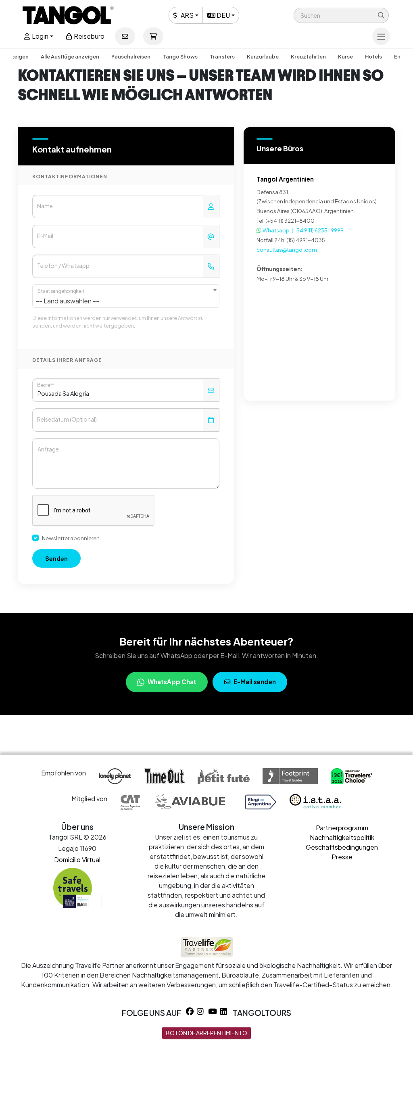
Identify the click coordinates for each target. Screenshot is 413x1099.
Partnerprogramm (342, 827)
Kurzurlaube (263, 56)
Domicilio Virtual (77, 859)
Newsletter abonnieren (71, 538)
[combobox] (125, 296)
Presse (342, 856)
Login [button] (39, 36)
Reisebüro (88, 36)
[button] (341, 15)
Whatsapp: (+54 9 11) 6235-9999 (303, 230)
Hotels (373, 56)
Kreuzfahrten (308, 56)
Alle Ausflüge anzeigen (70, 56)
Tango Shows (180, 56)
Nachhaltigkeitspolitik (342, 837)
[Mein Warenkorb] (153, 36)
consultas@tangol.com (287, 249)
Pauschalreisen (130, 56)
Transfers (222, 56)
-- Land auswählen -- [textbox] (67, 301)
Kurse (345, 56)
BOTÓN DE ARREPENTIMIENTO (206, 1032)
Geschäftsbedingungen (342, 847)
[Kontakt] (125, 36)
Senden (56, 558)
